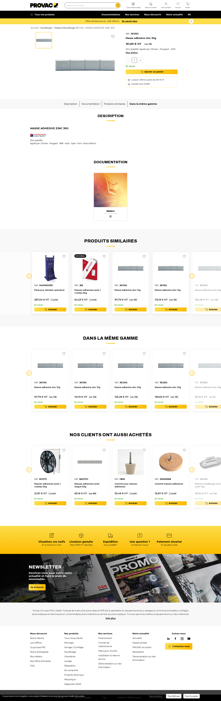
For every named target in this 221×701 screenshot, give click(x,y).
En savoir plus (129, 21)
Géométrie (69, 656)
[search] (117, 5)
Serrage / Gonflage (74, 647)
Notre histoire (37, 638)
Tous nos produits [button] (44, 14)
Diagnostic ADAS (72, 684)
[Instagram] (182, 639)
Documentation (90, 104)
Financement (105, 638)
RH (189, 14)
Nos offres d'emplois (40, 661)
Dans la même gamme (143, 104)
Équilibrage (70, 652)
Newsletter (138, 652)
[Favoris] (178, 4)
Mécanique (70, 679)
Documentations (111, 14)
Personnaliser (156, 696)
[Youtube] (188, 639)
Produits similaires (114, 104)
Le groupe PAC (38, 647)
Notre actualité (174, 14)
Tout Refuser (174, 696)
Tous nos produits (73, 638)
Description (70, 104)
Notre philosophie (39, 652)
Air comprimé (71, 670)
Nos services (132, 14)
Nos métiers (36, 656)
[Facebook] (175, 639)
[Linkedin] (168, 639)
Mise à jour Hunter (107, 651)
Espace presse (139, 643)
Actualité (137, 638)
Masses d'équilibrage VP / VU (69, 28)
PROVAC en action (141, 647)
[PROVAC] (44, 5)
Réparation (70, 666)
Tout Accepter (191, 696)
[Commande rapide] (133, 4)
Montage (69, 643)
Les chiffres (36, 643)
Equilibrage (46, 28)
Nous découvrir (152, 14)
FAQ (32, 666)
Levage (68, 661)
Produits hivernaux (74, 675)
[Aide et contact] (150, 4)
